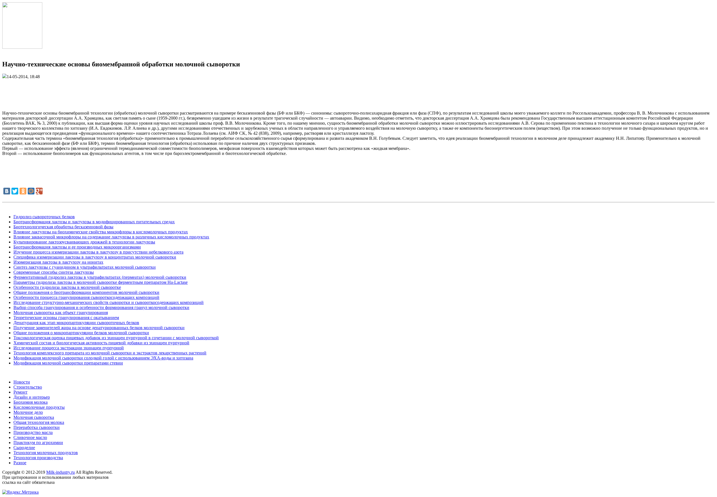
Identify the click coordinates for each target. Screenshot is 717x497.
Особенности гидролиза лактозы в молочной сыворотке (67, 287)
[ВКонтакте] (6, 191)
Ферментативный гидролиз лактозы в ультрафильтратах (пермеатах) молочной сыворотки (99, 277)
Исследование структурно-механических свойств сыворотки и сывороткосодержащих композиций (108, 302)
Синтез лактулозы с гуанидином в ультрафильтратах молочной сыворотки (84, 267)
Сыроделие (24, 447)
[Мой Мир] (31, 191)
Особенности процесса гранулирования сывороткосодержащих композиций (86, 297)
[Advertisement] (358, 91)
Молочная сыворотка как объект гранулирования (60, 312)
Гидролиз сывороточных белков (44, 216)
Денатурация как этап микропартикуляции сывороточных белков (76, 322)
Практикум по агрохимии (38, 442)
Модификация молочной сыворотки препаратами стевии (68, 363)
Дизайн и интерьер (31, 397)
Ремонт (20, 392)
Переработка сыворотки (36, 427)
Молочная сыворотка (33, 417)
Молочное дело (28, 412)
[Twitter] (14, 191)
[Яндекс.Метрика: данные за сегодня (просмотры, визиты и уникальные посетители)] (20, 492)
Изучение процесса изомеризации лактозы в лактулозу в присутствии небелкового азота (98, 252)
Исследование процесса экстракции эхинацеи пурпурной (68, 347)
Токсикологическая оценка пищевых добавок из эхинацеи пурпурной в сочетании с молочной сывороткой (116, 337)
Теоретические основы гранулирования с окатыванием (66, 317)
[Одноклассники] (23, 191)
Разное (19, 462)
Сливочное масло (30, 437)
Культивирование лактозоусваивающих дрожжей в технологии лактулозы (84, 242)
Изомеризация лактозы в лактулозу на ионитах (58, 262)
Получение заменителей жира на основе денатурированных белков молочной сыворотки (99, 327)
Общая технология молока (38, 422)
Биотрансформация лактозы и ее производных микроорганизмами (77, 247)
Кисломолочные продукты (39, 407)
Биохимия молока (30, 402)
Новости (21, 382)
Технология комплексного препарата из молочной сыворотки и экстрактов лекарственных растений (109, 352)
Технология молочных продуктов (45, 452)
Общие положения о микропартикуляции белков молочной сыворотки (81, 332)
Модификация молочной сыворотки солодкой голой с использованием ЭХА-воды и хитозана (103, 358)
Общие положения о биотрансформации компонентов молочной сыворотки (86, 292)
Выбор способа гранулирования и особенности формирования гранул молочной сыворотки (101, 307)
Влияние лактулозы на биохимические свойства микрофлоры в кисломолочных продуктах (100, 231)
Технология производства (38, 457)
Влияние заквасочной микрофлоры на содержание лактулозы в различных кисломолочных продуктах (111, 236)
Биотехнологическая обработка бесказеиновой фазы (63, 226)
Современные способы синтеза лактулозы (53, 272)
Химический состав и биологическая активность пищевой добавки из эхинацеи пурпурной (101, 342)
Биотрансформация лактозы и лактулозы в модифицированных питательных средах (94, 221)
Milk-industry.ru (60, 472)
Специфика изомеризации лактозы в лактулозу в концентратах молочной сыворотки (94, 257)
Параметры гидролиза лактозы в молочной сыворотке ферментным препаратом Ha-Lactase (100, 282)
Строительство (27, 387)
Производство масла (33, 432)
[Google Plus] (39, 191)
